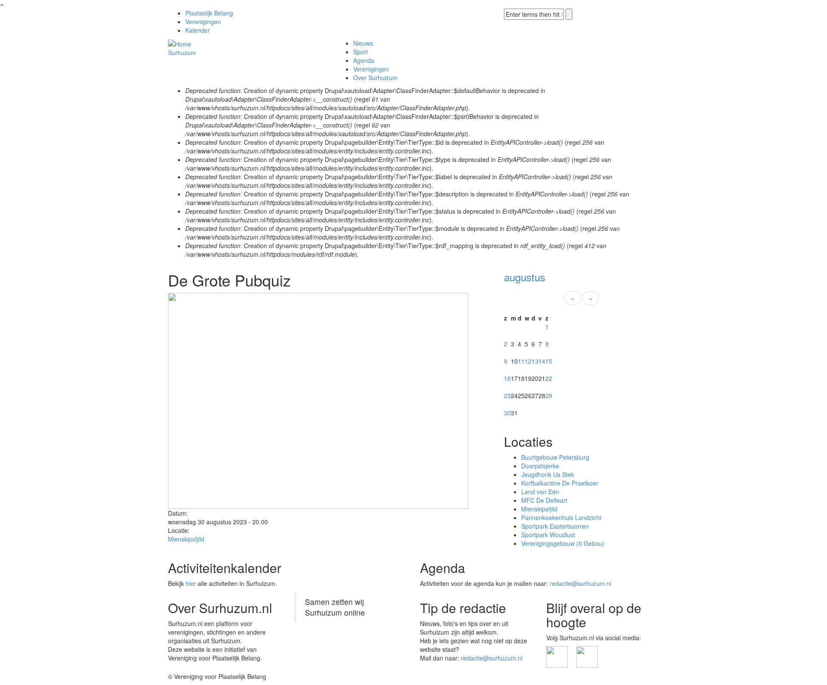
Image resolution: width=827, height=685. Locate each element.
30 (507, 412)
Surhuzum (182, 52)
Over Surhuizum (375, 77)
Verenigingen (203, 21)
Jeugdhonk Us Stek (547, 474)
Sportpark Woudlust (548, 534)
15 (548, 361)
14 (541, 361)
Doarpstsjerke (540, 465)
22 (548, 378)
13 (535, 361)
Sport (360, 51)
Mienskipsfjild (186, 539)
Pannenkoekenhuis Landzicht (561, 517)
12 (528, 361)
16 (507, 378)
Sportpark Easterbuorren (555, 526)
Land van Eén (540, 491)
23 (507, 395)
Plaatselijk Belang (209, 13)
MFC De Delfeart (544, 500)
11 (521, 361)
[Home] (179, 43)
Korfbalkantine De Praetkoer (559, 483)
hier (191, 583)
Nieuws (363, 43)
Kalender (197, 30)
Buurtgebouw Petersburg (555, 457)
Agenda (363, 60)
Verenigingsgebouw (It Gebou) (562, 543)
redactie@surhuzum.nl (580, 583)
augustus (524, 276)
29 (548, 395)
